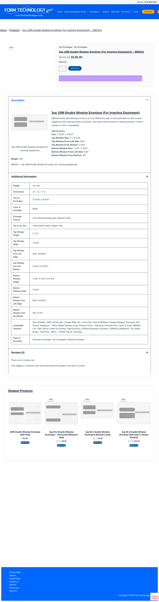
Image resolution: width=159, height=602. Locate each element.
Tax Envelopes (65, 47)
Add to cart (75, 68)
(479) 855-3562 (150, 2)
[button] (87, 12)
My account (14, 588)
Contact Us (14, 582)
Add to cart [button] (25, 443)
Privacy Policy (15, 572)
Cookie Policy (14, 578)
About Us (13, 591)
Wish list (12, 585)
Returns (12, 575)
